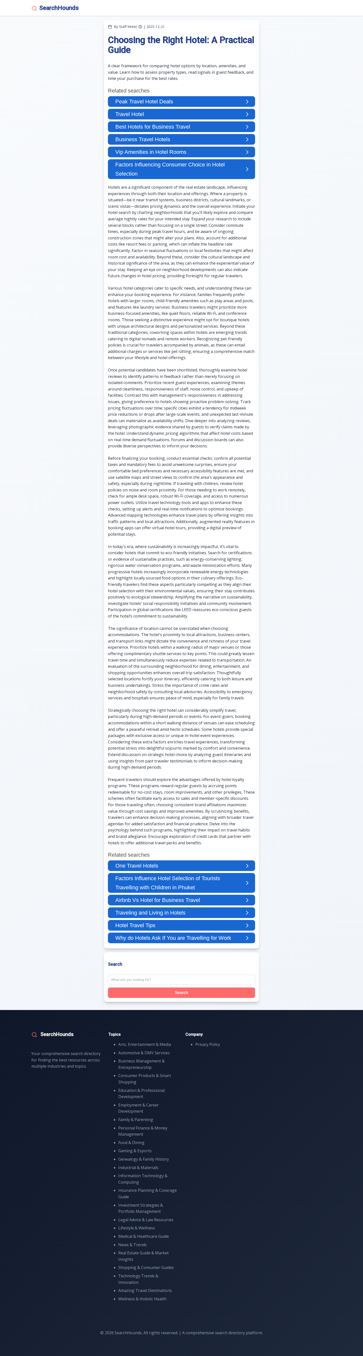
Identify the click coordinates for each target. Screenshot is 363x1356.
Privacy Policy (207, 1044)
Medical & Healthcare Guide (143, 1236)
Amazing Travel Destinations (145, 1290)
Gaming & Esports (135, 1150)
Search (181, 992)
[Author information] (140, 27)
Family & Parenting (135, 1119)
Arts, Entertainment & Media (144, 1044)
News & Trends (132, 1244)
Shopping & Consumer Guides (146, 1267)
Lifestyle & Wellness (136, 1228)
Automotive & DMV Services (144, 1053)
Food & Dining (131, 1142)
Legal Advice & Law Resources (145, 1219)
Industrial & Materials (138, 1167)
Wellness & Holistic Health (142, 1299)
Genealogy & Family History (143, 1159)
